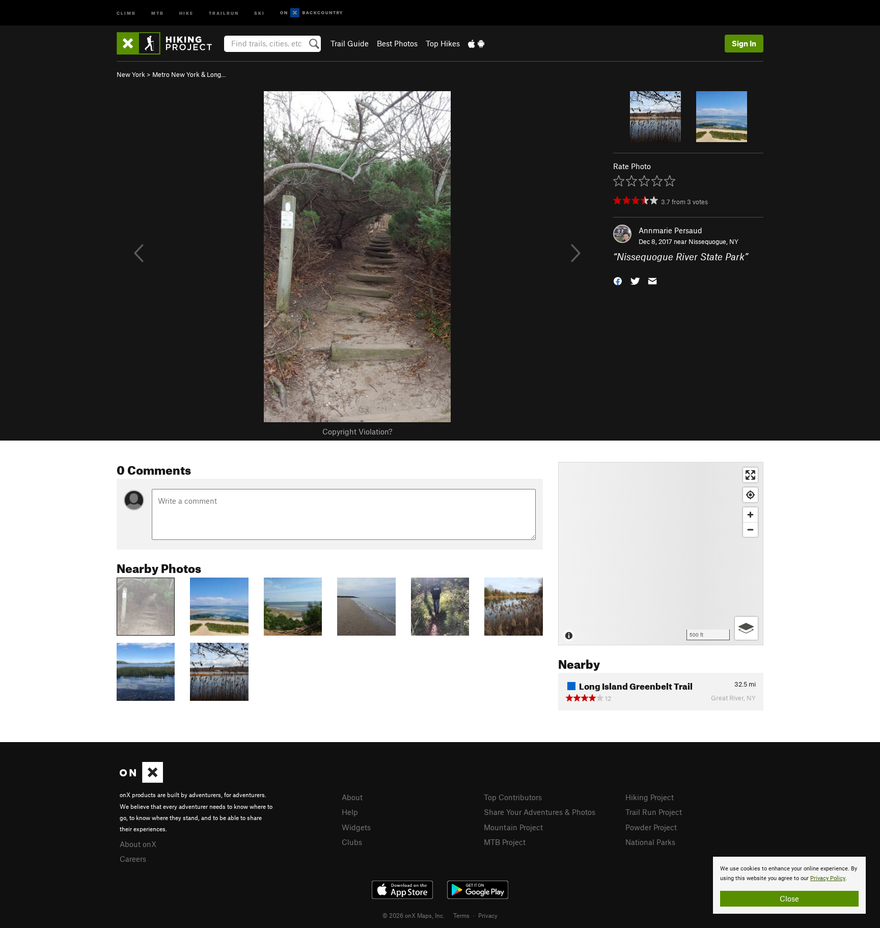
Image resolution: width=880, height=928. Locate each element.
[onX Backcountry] (311, 13)
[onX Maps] (141, 779)
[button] (617, 280)
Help (350, 811)
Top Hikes (443, 43)
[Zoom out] (750, 529)
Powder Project (651, 827)
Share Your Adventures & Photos (539, 811)
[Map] (661, 553)
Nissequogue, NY (713, 241)
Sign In (744, 43)
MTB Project (505, 842)
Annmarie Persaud (670, 230)
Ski (259, 12)
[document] (789, 885)
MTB (157, 12)
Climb (126, 12)
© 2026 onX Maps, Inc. (413, 915)
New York (131, 74)
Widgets (356, 827)
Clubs (352, 842)
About (352, 797)
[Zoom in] (750, 514)
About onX (138, 844)
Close (789, 898)
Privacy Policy (827, 878)
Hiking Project (649, 797)
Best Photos (397, 43)
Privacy (488, 915)
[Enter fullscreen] (750, 475)
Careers (133, 858)
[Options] (746, 628)
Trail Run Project (653, 811)
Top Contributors (513, 797)
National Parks (650, 842)
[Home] (169, 43)
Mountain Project (513, 827)
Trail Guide (350, 43)
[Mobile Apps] (476, 43)
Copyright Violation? (357, 431)
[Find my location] (750, 494)
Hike (186, 12)
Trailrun (224, 12)
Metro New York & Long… (189, 74)
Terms (461, 915)
